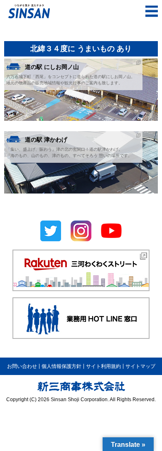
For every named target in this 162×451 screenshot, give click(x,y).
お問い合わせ (22, 366)
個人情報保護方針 (61, 366)
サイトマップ (140, 366)
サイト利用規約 (103, 366)
